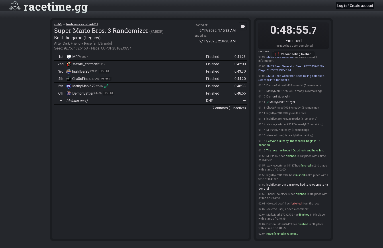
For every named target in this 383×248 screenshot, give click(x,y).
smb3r (58, 24)
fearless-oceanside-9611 (82, 24)
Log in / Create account (355, 6)
